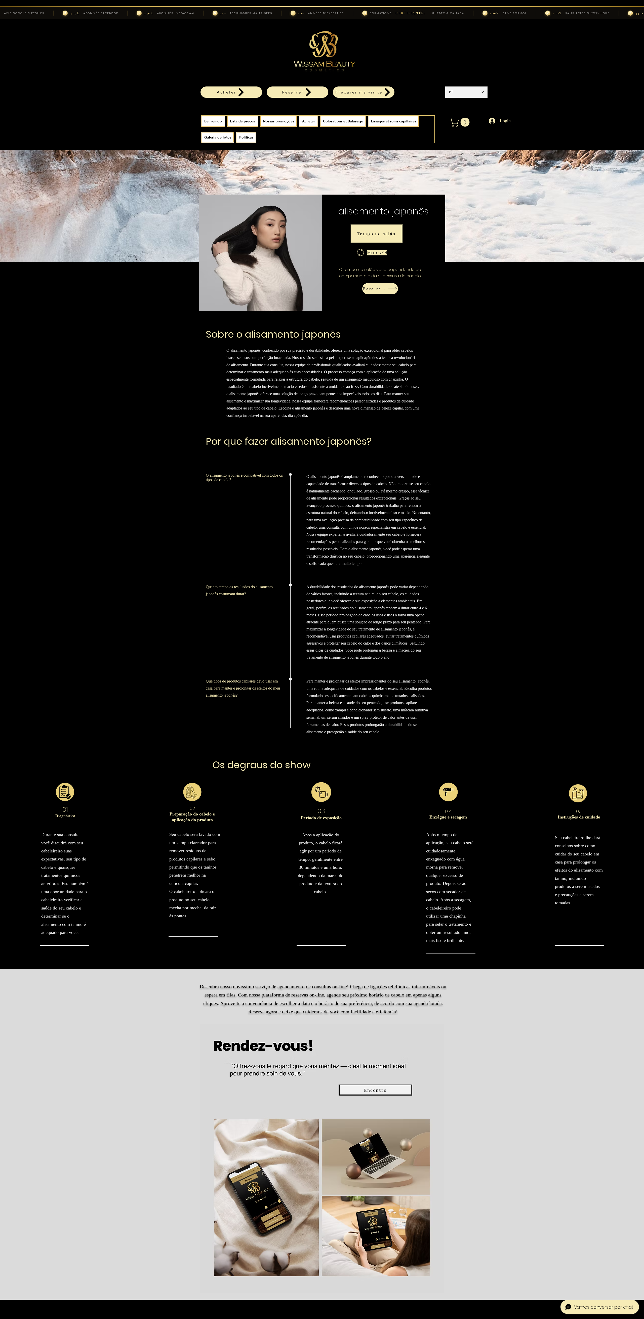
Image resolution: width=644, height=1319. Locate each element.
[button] (308, 121)
